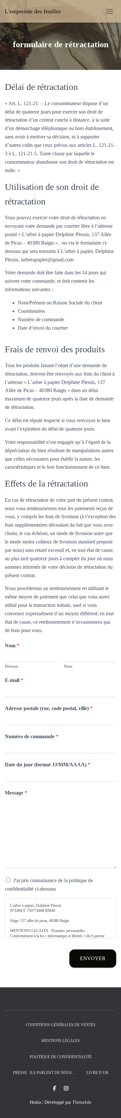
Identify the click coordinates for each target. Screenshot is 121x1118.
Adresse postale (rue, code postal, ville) (49, 708)
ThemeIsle (81, 1102)
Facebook (54, 1088)
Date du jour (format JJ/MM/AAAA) (47, 764)
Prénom (11, 666)
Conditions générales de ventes (61, 1025)
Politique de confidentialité (61, 1057)
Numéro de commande (31, 736)
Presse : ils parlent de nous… (44, 1072)
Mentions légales (60, 1040)
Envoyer (93, 958)
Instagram (66, 1088)
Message (16, 792)
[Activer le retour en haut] (108, 1105)
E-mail (14, 680)
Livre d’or (97, 1072)
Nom (12, 645)
